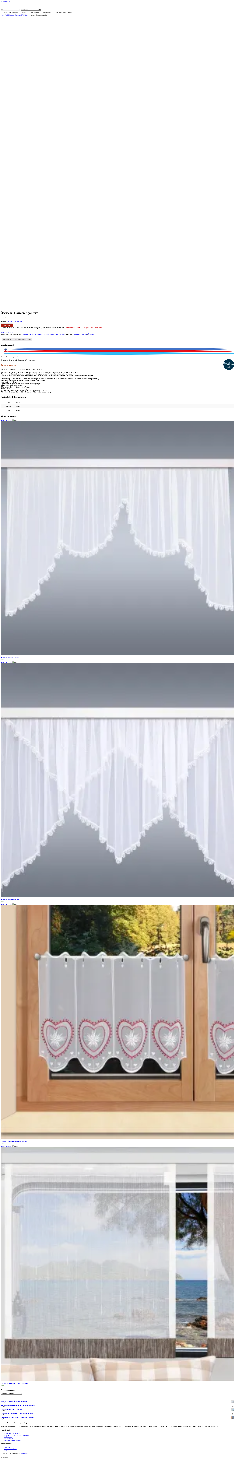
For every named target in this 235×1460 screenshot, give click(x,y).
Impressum (7, 1447)
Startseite (4, 12)
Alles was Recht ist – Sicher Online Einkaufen (17, 1435)
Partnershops (35, 12)
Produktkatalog (13, 12)
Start (2, 15)
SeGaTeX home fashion (57, 334)
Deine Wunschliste (60, 12)
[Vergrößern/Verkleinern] (7, 1457)
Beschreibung (7, 339)
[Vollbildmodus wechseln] (5, 1457)
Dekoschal (76, 334)
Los (40, 9)
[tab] (7, 339)
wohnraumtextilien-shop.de (14, 321)
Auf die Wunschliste (6, 420)
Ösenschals (46, 334)
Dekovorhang (83, 334)
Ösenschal (91, 334)
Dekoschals (24, 334)
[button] (5, 349)
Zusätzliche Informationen (22, 339)
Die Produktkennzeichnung (12, 1433)
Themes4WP (24, 1453)
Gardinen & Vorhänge (21, 15)
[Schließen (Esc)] (1, 1457)
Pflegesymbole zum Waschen (12, 1440)
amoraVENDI (8, 1438)
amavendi (24, 12)
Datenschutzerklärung (10, 1449)
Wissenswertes (47, 12)
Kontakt (70, 12)
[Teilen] (3, 1457)
